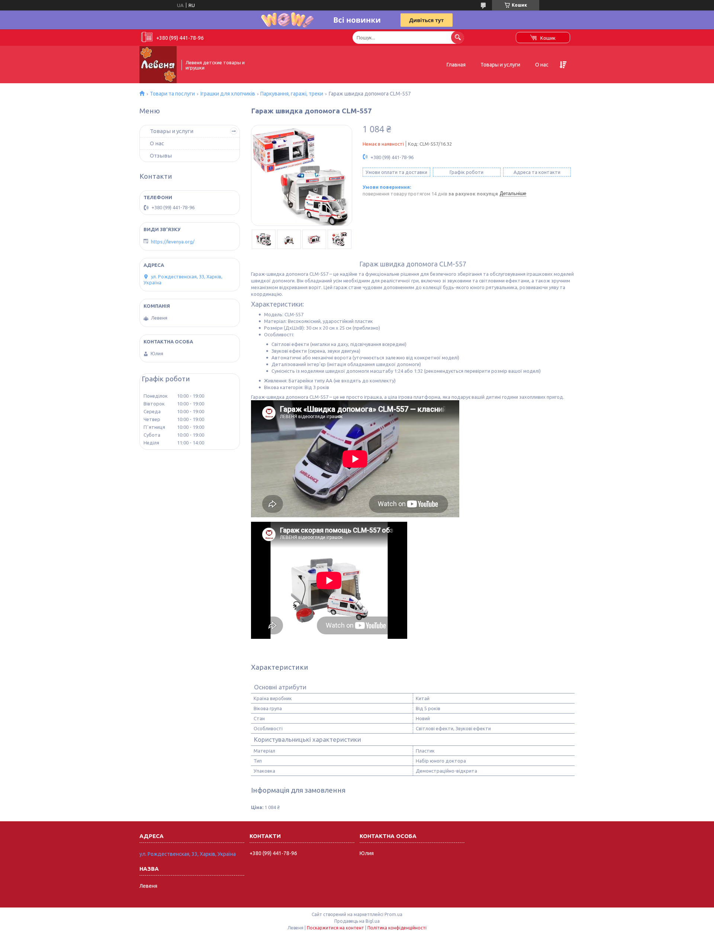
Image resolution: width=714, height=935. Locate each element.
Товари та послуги (172, 94)
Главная (456, 65)
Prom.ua (393, 914)
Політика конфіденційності (397, 927)
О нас (542, 65)
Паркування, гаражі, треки (291, 94)
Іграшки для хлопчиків (227, 94)
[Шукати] (457, 37)
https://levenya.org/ (172, 241)
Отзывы (161, 155)
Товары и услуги (500, 65)
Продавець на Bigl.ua (357, 921)
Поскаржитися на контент (335, 927)
